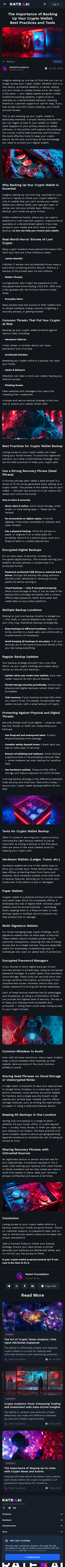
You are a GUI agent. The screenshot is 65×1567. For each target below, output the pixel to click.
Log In (55, 4)
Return (10, 61)
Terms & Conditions (36, 1550)
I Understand (32, 1557)
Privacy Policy (11, 1550)
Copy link (50, 1286)
